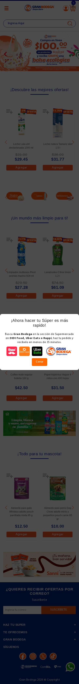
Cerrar (39, 361)
